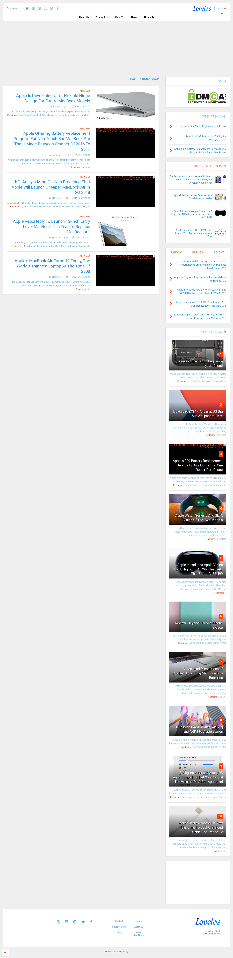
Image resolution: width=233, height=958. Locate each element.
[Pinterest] (39, 8)
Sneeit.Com (110, 951)
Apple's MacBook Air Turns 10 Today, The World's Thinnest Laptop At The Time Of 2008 (52, 266)
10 (220, 816)
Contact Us (102, 17)
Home (147, 17)
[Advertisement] (116, 46)
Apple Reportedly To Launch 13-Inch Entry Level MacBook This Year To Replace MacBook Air (51, 226)
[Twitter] (83, 922)
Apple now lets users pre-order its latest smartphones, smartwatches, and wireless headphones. (191, 179)
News (134, 17)
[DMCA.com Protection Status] (207, 102)
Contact (119, 921)
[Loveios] (202, 9)
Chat (119, 933)
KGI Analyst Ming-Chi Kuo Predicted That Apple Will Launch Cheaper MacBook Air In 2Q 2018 (51, 187)
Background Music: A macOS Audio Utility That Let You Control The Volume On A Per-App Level (198, 777)
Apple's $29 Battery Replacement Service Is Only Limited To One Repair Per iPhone (198, 465)
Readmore (12, 115)
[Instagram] (45, 8)
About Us (84, 17)
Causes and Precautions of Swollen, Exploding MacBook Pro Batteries (198, 673)
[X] (52, 8)
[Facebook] (58, 8)
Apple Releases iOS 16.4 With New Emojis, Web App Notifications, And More (194, 233)
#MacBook (85, 91)
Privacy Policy (119, 927)
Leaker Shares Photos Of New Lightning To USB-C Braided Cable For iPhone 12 (200, 827)
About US (138, 927)
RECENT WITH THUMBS (210, 166)
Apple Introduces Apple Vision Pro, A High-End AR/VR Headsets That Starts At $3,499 (192, 214)
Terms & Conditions (138, 934)
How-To (119, 17)
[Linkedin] (33, 8)
